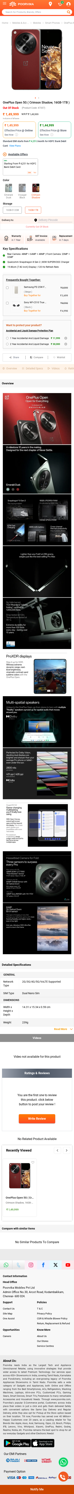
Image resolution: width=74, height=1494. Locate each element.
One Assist (9, 1318)
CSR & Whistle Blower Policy (52, 1318)
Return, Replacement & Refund (53, 1323)
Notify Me (37, 1489)
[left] (57, 1150)
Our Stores (42, 1341)
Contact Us (9, 1308)
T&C (34, 173)
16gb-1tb (33, 210)
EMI (29, 173)
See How (11, 134)
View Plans (15, 145)
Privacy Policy (44, 1313)
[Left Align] (69, 12)
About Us (42, 1336)
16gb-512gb (12, 210)
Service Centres (45, 1346)
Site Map (7, 1313)
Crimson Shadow (35, 196)
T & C (40, 1308)
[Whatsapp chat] (62, 1462)
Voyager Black (22, 196)
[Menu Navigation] (4, 4)
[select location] (52, 4)
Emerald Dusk (8, 196)
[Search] (44, 4)
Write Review (37, 1118)
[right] (66, 1150)
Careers (7, 1336)
